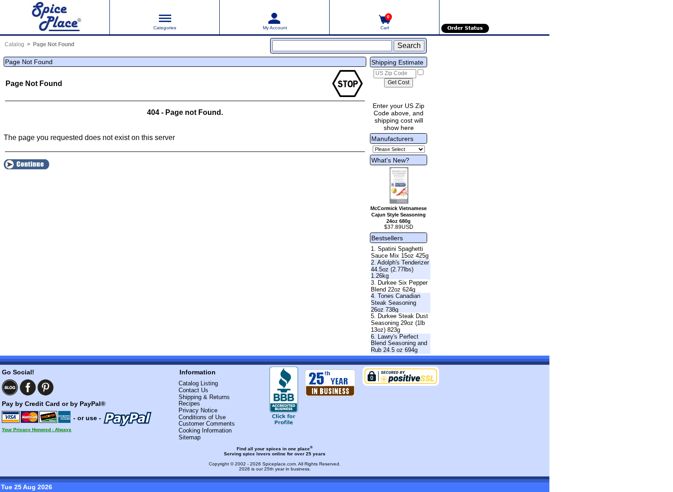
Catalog (14, 44)
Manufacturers (392, 138)
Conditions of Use (202, 417)
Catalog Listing (198, 383)
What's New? (390, 160)
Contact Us (193, 390)
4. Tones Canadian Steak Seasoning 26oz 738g (395, 302)
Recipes (189, 403)
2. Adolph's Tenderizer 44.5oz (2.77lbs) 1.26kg (400, 269)
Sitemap (190, 437)
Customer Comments (207, 423)
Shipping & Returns (204, 397)
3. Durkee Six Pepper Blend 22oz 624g (399, 286)
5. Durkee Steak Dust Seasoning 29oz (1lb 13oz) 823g (399, 323)
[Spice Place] (54, 17)
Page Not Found (53, 44)
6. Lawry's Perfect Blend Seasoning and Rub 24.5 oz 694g (399, 343)
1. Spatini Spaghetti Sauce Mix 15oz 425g (400, 252)
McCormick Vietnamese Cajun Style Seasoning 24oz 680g (398, 214)
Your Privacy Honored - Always (36, 429)
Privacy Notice (198, 410)
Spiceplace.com (279, 463)
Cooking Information (205, 430)
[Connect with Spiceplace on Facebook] (28, 387)
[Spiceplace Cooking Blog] (10, 387)
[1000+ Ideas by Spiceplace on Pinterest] (46, 387)
